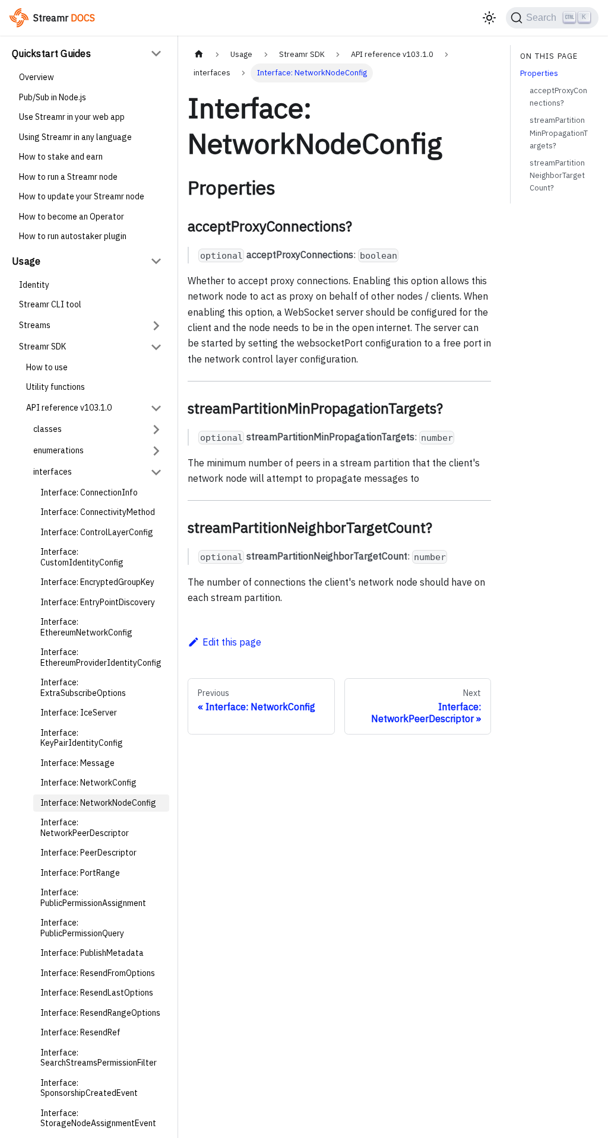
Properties (539, 73)
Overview (36, 77)
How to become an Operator (71, 216)
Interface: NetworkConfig (88, 782)
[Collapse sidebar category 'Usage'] (156, 261)
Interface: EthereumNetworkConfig (86, 627)
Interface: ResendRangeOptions (100, 1012)
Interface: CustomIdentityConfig (82, 557)
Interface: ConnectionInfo (89, 492)
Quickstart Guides (51, 53)
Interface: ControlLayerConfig (96, 532)
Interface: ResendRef (80, 1032)
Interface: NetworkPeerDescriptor (84, 827)
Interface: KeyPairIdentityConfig (81, 738)
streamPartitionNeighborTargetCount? (557, 175)
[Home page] (199, 54)
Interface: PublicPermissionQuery (82, 928)
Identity (34, 284)
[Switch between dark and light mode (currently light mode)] (489, 17)
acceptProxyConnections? (558, 96)
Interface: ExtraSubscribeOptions (83, 687)
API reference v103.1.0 (69, 407)
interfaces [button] (52, 471)
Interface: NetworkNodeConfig (98, 802)
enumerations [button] (58, 450)
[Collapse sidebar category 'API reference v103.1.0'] (156, 408)
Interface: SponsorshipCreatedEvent (89, 1088)
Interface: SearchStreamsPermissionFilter (98, 1058)
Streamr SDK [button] (42, 346)
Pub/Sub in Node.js (52, 97)
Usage (26, 261)
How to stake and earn (61, 156)
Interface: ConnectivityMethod (97, 512)
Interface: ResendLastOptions (96, 992)
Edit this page (231, 642)
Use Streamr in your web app (72, 117)
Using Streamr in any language (75, 137)
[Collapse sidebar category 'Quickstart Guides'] (156, 53)
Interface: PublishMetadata (92, 953)
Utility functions (55, 387)
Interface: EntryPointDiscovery (97, 602)
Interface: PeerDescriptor (88, 852)
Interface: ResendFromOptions (97, 973)
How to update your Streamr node (81, 196)
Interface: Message (77, 763)
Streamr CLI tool (50, 304)
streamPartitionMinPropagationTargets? (559, 132)
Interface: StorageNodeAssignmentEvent (98, 1118)
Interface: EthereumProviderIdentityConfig (101, 657)
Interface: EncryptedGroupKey (97, 582)
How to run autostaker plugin (72, 236)
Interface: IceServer (78, 712)
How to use (47, 367)
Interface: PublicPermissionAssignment (93, 897)
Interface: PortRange (80, 872)
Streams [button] (34, 325)
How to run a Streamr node (68, 176)
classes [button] (47, 429)
